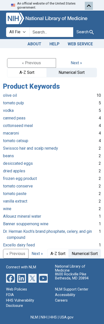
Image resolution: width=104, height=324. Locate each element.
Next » (76, 62)
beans (8, 155)
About (34, 44)
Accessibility (65, 295)
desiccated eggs (18, 163)
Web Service (80, 44)
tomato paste (15, 193)
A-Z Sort (26, 72)
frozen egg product (20, 178)
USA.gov (66, 317)
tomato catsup (15, 140)
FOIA (10, 295)
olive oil (10, 95)
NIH (44, 317)
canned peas (14, 118)
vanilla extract (15, 201)
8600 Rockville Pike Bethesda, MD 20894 (72, 276)
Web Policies (16, 289)
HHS (53, 317)
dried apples (14, 171)
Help (54, 44)
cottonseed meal (18, 125)
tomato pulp (13, 103)
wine (7, 208)
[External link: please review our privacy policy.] (10, 278)
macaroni (11, 133)
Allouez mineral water (22, 216)
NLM (34, 317)
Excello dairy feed (19, 245)
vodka (8, 110)
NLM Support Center (71, 289)
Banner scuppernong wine (25, 223)
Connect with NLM (21, 267)
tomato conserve (18, 186)
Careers (61, 300)
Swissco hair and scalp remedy (30, 148)
